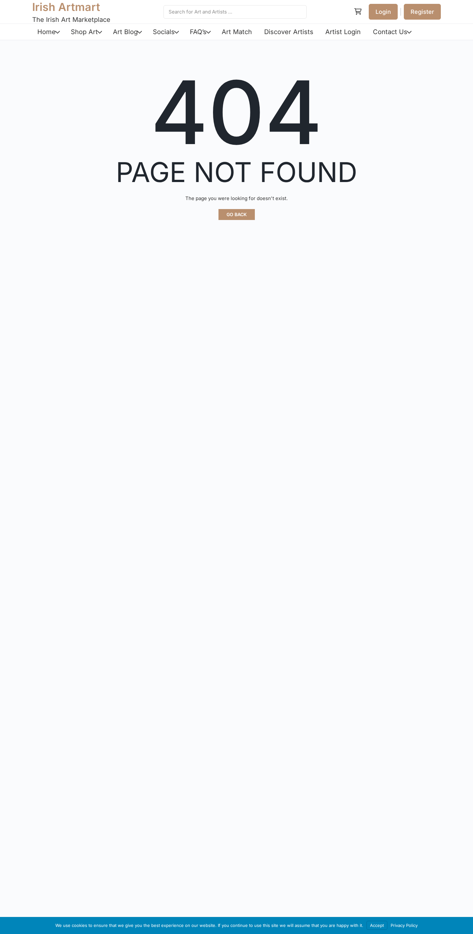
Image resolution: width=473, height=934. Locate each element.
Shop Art (84, 32)
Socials (164, 32)
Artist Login (343, 32)
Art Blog (125, 32)
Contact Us (390, 32)
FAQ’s (198, 32)
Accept (377, 925)
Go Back (237, 214)
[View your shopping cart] (357, 12)
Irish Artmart (66, 7)
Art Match (237, 32)
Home (46, 32)
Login (383, 11)
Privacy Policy (404, 925)
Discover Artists (288, 32)
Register (422, 11)
